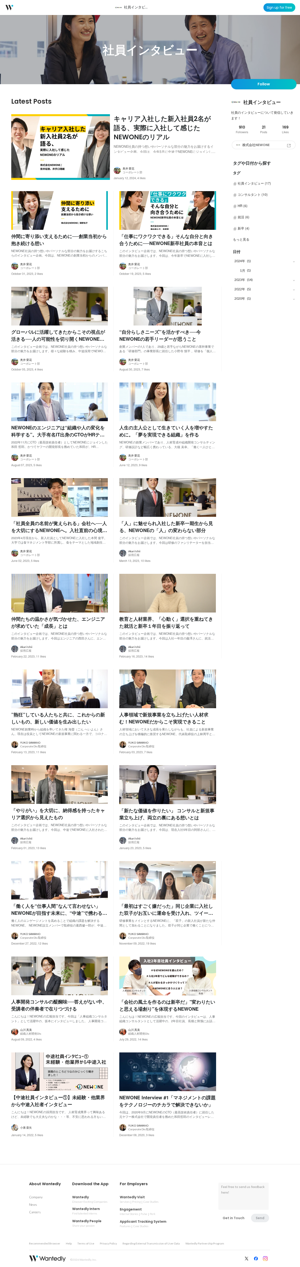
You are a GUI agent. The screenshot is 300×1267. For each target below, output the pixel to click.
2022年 (239, 289)
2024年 (239, 261)
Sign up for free (279, 7)
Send (260, 1218)
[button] (45, 1184)
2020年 (239, 298)
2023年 (239, 280)
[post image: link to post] (60, 147)
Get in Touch (233, 1218)
